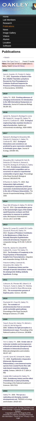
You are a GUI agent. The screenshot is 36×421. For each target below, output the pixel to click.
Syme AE (12, 357)
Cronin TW (16, 250)
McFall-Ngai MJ (16, 325)
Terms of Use (18, 416)
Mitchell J (28, 323)
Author (4, 61)
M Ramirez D (7, 182)
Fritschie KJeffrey (9, 263)
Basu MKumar (23, 288)
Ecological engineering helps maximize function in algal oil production (18, 123)
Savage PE (18, 118)
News (5, 29)
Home (5, 16)
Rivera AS (14, 230)
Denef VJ (6, 120)
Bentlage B (23, 116)
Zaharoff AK (23, 248)
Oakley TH (6, 97)
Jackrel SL (6, 116)
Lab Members (9, 20)
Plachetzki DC (8, 302)
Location (7, 42)
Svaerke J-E (13, 74)
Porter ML (6, 248)
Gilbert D (26, 283)
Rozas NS (12, 323)
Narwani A (14, 116)
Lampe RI (14, 228)
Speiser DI (6, 228)
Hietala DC (10, 118)
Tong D (5, 323)
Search (7, 57)
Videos (6, 36)
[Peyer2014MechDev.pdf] (13, 219)
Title (8, 61)
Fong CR (17, 302)
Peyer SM (6, 205)
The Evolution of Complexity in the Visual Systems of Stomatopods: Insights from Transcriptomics (18, 255)
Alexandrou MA (24, 137)
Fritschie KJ (7, 139)
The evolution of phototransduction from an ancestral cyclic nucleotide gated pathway (16, 307)
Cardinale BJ (14, 120)
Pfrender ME (17, 283)
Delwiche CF (7, 162)
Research (7, 23)
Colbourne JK (8, 283)
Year (16, 61)
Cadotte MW (7, 376)
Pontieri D (21, 74)
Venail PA (6, 165)
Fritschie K (16, 162)
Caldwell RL (7, 250)
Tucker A (14, 286)
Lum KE (6, 357)
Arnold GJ (13, 288)
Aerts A (7, 288)
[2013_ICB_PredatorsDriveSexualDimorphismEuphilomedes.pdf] (25, 242)
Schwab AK (20, 357)
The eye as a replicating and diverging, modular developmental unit (15, 397)
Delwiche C (16, 139)
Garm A (5, 74)
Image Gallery (9, 33)
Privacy (26, 416)
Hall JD (26, 160)
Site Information (7, 416)
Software (7, 46)
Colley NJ (6, 325)
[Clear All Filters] (18, 66)
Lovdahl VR (23, 228)
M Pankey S (23, 165)
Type (11, 61)
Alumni (6, 39)
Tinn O (5, 342)
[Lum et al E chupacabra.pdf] (24, 370)
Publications (8, 26)
